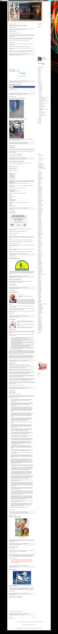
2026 (39, 68)
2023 (39, 71)
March (40, 95)
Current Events (14, 388)
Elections (39, 210)
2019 (39, 75)
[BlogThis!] (23, 53)
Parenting (18, 288)
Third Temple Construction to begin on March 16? (20, 365)
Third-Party (39, 309)
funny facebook (14, 285)
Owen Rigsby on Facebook (15, 84)
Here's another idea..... (14, 547)
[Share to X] (24, 53)
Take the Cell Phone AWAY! (15, 279)
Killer (39, 249)
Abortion (39, 174)
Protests (39, 282)
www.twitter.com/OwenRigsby (22, 149)
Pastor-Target (12, 319)
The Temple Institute (11, 378)
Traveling (39, 312)
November (40, 87)
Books (15, 21)
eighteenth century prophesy (19, 367)
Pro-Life (39, 281)
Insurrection (39, 237)
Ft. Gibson (39, 222)
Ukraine (39, 318)
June (39, 92)
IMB (38, 235)
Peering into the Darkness (41, 274)
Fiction (39, 216)
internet (11, 366)
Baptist (13, 143)
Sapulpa (39, 293)
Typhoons (39, 317)
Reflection (39, 287)
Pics (38, 276)
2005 (39, 122)
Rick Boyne (11, 88)
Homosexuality (40, 233)
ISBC (39, 239)
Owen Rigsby (15, 89)
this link (16, 541)
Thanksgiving (40, 307)
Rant (38, 286)
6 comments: (19, 387)
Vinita (39, 323)
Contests (39, 201)
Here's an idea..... (13, 569)
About (12, 21)
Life (38, 252)
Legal (33, 21)
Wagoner (39, 324)
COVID (39, 203)
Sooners (39, 300)
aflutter (14, 366)
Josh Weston (39, 245)
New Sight (39, 264)
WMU (14, 540)
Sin (38, 298)
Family (39, 215)
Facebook (14, 94)
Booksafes (39, 190)
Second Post (39, 161)
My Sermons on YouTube (41, 166)
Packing (39, 270)
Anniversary (39, 178)
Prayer (16, 361)
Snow (39, 299)
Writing (21, 94)
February (40, 96)
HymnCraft (19, 21)
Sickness (39, 297)
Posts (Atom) (14, 618)
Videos (39, 322)
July (39, 91)
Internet (39, 238)
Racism (39, 285)
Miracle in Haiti (12, 392)
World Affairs (22, 388)
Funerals (39, 224)
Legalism (39, 250)
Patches (39, 273)
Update (39, 319)
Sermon (39, 296)
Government (39, 228)
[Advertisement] (22, 62)
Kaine (39, 247)
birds (39, 185)
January (40, 116)
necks (25, 585)
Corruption (39, 202)
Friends (15, 143)
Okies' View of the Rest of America (42, 158)
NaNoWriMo (39, 263)
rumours (17, 366)
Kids (16, 288)
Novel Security (24, 21)
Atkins (39, 180)
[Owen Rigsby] (11, 89)
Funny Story (14, 288)
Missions (17, 143)
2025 (39, 69)
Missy (39, 259)
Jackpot (16, 94)
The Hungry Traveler (40, 308)
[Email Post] (21, 53)
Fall (38, 214)
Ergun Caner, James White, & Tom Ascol (18, 25)
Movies (39, 261)
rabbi (25, 367)
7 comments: (18, 53)
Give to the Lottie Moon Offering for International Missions (29, 624)
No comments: (19, 93)
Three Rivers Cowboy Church (17, 140)
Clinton (39, 197)
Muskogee (20, 143)
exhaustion (39, 212)
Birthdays (39, 186)
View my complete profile (45, 59)
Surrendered (37, 21)
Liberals (39, 251)
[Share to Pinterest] (26, 53)
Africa (39, 175)
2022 (39, 72)
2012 (39, 83)
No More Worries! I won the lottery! (16, 161)
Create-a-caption (40, 204)
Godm (39, 227)
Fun (38, 223)
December (40, 86)
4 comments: (18, 142)
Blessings (39, 187)
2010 (39, 85)
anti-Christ (39, 179)
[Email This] (23, 81)
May (39, 93)
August (40, 90)
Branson (39, 191)
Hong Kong (39, 234)
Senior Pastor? (12, 212)
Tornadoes (39, 310)
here (33, 149)
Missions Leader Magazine (15, 516)
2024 (39, 70)
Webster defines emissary (20, 294)
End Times (39, 211)
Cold (38, 199)
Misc (38, 257)
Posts (39, 374)
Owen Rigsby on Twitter (14, 71)
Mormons (39, 260)
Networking (29, 21)
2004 (39, 123)
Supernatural (40, 305)
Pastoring (25, 143)
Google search (31, 48)
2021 (39, 73)
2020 (39, 74)
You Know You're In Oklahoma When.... (17, 98)
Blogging (39, 188)
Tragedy (39, 311)
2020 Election (40, 173)
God (16, 388)
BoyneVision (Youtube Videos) (42, 168)
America (39, 176)
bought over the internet (27, 241)
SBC (38, 294)
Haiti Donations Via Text (14, 258)
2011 (39, 84)
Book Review (40, 189)
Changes (39, 192)
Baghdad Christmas (40, 155)
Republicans (39, 288)
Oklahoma (22, 143)
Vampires (39, 321)
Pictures (27, 143)
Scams (39, 295)
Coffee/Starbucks (40, 198)
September (40, 89)
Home (9, 21)
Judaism (18, 388)
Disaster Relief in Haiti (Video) (15, 597)
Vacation (39, 320)
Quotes (39, 284)
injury (39, 236)
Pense (39, 275)
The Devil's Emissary (13, 292)
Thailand (39, 306)
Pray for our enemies (12, 548)
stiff (23, 585)
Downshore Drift (12, 509)
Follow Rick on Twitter (41, 167)
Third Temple (22, 366)
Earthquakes (39, 209)
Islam (39, 240)
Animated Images (40, 177)
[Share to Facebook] (25, 53)
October (40, 88)
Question (39, 283)
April (39, 94)
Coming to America (40, 200)
